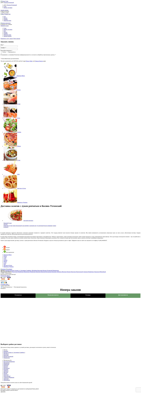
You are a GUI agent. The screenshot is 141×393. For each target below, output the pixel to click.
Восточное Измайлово (18, 271)
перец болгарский (17, 225)
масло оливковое (48, 225)
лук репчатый (40, 225)
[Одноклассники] (5, 283)
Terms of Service (39, 61)
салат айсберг (25, 225)
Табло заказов (16, 38)
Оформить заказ (5, 25)
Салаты (5, 260)
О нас (5, 6)
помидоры (6, 225)
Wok (5, 264)
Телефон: (3, 47)
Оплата (5, 18)
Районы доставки (8, 7)
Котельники (48, 271)
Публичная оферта (5, 275)
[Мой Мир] (6, 283)
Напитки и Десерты (9, 266)
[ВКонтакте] (1, 283)
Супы (5, 262)
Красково (54, 271)
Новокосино (56, 270)
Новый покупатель (7, 287)
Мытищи (64, 271)
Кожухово (40, 270)
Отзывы (6, 19)
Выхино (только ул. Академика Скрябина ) (21, 270)
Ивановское (27, 271)
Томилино (97, 271)
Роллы (5, 256)
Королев (43, 271)
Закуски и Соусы (8, 265)
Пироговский (79, 271)
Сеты (5, 258)
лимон (54, 225)
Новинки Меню (8, 254)
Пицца (5, 261)
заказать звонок (4, 10)
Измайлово (33, 271)
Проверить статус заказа (7, 38)
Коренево (38, 271)
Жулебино (34, 270)
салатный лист (33, 225)
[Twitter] (3, 283)
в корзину (6, 227)
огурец (10, 225)
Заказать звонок (7, 36)
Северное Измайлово (88, 271)
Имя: (2, 44)
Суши (5, 257)
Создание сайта (4, 284)
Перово (69, 271)
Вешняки (7, 270)
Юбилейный (103, 271)
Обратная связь (7, 20)
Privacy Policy (29, 61)
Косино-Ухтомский (9, 2)
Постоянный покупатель (20, 287)
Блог (5, 16)
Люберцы (59, 271)
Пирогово (73, 271)
